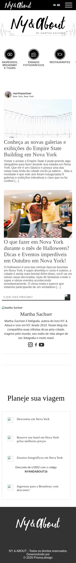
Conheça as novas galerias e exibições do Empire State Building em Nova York (35, 148)
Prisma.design (43, 557)
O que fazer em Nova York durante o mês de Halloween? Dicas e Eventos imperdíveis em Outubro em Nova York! (36, 251)
